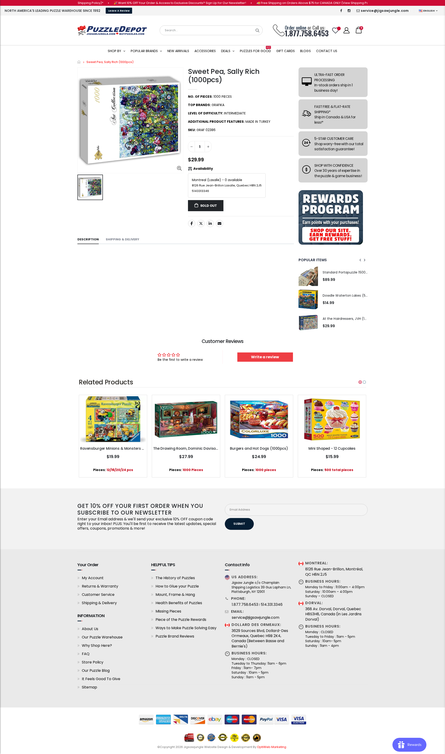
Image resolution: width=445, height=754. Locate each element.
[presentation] (360, 260)
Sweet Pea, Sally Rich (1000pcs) (224, 75)
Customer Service (98, 594)
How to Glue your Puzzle (177, 586)
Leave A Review (119, 11)
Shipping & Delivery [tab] (122, 239)
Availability (203, 168)
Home (79, 62)
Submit (239, 524)
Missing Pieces (168, 611)
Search (257, 30)
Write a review (265, 357)
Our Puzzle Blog (96, 670)
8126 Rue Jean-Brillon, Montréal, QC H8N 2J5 (334, 572)
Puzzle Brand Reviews (175, 636)
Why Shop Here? (97, 645)
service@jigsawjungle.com (385, 10)
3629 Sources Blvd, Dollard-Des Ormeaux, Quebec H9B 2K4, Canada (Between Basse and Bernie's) (260, 638)
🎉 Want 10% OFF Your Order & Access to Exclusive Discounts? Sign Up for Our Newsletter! (163, 3)
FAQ (85, 654)
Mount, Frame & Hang (175, 594)
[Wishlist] (335, 30)
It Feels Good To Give (101, 679)
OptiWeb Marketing (272, 747)
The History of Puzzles (175, 578)
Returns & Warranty (100, 586)
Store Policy (92, 662)
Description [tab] (88, 239)
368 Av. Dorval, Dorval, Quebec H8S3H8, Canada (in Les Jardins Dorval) (333, 614)
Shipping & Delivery (99, 603)
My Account (93, 578)
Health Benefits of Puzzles (179, 603)
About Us (90, 628)
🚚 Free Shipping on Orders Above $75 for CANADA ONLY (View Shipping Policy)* (299, 3)
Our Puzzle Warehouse (102, 637)
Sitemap (89, 687)
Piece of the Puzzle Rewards (181, 619)
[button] (360, 382)
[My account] (346, 30)
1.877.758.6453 (245, 604)
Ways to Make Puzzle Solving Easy (186, 628)
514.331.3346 (272, 604)
